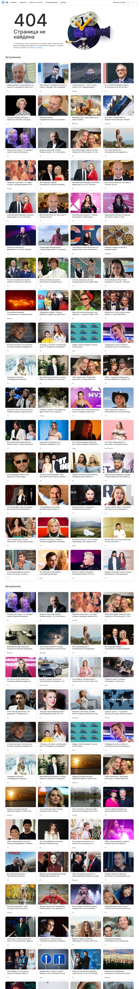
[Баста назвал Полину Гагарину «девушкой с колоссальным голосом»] (86, 964)
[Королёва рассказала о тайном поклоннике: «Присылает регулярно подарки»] (86, 208)
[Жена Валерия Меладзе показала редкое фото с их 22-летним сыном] (86, 175)
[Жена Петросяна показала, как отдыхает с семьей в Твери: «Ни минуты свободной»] (86, 305)
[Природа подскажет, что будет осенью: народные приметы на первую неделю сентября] (20, 175)
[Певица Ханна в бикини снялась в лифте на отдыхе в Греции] (86, 630)
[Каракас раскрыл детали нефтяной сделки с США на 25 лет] (86, 834)
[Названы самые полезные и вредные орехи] (118, 240)
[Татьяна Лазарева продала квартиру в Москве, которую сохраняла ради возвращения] (20, 110)
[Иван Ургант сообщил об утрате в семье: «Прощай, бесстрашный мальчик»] (53, 78)
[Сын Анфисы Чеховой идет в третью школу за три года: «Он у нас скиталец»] (86, 737)
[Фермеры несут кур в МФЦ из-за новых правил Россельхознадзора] (86, 110)
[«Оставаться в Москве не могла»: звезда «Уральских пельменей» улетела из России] (86, 240)
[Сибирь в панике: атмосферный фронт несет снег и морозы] (53, 403)
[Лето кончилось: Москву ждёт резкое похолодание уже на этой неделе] (86, 867)
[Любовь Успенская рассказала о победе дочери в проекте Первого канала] (86, 467)
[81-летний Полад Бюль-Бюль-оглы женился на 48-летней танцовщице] (118, 78)
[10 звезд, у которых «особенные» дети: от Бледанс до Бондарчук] (53, 338)
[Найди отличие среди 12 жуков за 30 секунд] (86, 338)
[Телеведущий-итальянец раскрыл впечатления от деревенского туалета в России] (53, 500)
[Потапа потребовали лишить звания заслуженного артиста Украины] (20, 273)
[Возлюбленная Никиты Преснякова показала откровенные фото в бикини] (20, 932)
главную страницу (35, 47)
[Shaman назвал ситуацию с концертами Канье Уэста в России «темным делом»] (86, 565)
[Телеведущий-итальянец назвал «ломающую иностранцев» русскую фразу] (53, 597)
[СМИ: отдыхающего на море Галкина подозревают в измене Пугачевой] (20, 899)
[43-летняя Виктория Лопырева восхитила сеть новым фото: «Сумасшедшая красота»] (20, 500)
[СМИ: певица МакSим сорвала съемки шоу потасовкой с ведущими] (118, 899)
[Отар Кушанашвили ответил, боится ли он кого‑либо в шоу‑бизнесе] (20, 565)
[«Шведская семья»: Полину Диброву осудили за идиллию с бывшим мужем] (53, 305)
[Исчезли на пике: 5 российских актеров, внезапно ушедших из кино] (20, 338)
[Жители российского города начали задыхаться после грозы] (53, 704)
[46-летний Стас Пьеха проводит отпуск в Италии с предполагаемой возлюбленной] (118, 532)
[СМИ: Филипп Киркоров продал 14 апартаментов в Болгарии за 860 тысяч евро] (118, 467)
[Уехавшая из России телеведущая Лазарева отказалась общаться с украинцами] (20, 370)
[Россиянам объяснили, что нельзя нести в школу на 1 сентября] (86, 899)
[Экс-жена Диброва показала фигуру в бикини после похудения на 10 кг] (53, 899)
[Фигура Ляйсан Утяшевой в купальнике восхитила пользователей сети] (86, 500)
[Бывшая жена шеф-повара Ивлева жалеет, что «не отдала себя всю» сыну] (53, 143)
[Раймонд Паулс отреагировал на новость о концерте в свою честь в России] (20, 78)
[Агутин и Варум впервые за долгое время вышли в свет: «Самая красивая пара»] (118, 867)
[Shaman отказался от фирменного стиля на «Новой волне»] (20, 240)
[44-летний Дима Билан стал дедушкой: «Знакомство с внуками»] (20, 769)
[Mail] (3, 2)
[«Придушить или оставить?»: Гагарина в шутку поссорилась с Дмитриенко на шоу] (118, 338)
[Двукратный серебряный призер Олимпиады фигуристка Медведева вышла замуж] (53, 932)
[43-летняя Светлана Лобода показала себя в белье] (53, 867)
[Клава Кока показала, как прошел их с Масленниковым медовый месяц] (20, 630)
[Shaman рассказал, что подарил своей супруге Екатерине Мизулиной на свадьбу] (20, 143)
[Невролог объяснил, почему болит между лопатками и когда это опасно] (86, 769)
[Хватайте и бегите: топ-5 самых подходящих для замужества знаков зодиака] (86, 532)
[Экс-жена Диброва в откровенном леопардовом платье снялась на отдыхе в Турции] (118, 143)
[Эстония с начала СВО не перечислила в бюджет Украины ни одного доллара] (118, 110)
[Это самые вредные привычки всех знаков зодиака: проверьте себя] (86, 435)
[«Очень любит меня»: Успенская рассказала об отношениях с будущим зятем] (118, 500)
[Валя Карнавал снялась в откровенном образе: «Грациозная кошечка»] (53, 630)
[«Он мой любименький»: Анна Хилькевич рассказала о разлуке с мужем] (53, 467)
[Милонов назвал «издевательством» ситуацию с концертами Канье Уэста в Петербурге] (53, 110)
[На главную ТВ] (6, 2)
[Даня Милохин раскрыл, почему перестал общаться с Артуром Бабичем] (53, 370)
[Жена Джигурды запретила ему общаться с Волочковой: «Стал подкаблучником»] (86, 143)
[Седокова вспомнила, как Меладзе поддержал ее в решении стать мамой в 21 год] (53, 435)
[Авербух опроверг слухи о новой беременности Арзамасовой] (118, 565)
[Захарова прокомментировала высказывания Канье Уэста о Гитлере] (53, 769)
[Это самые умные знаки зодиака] (118, 630)
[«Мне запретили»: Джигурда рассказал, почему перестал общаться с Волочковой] (86, 370)
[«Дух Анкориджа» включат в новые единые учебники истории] (86, 932)
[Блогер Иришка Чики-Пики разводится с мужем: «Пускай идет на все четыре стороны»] (118, 273)
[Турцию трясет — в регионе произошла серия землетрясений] (118, 769)
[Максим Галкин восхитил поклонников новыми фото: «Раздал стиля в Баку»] (53, 273)
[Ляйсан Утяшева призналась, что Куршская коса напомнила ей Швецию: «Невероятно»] (86, 597)
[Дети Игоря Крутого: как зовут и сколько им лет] (118, 175)
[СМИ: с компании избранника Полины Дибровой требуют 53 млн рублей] (118, 370)
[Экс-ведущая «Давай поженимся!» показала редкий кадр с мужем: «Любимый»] (53, 175)
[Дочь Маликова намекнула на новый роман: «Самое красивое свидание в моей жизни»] (20, 435)
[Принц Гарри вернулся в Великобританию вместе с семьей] (118, 597)
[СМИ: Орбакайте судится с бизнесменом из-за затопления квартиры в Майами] (118, 403)
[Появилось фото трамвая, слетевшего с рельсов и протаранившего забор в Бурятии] (118, 737)
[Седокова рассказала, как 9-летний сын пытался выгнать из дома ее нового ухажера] (118, 964)
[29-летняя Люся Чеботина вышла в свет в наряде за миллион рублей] (86, 403)
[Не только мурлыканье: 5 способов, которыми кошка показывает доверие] (118, 435)
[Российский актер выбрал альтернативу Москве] (53, 565)
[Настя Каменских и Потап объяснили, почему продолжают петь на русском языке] (20, 532)
